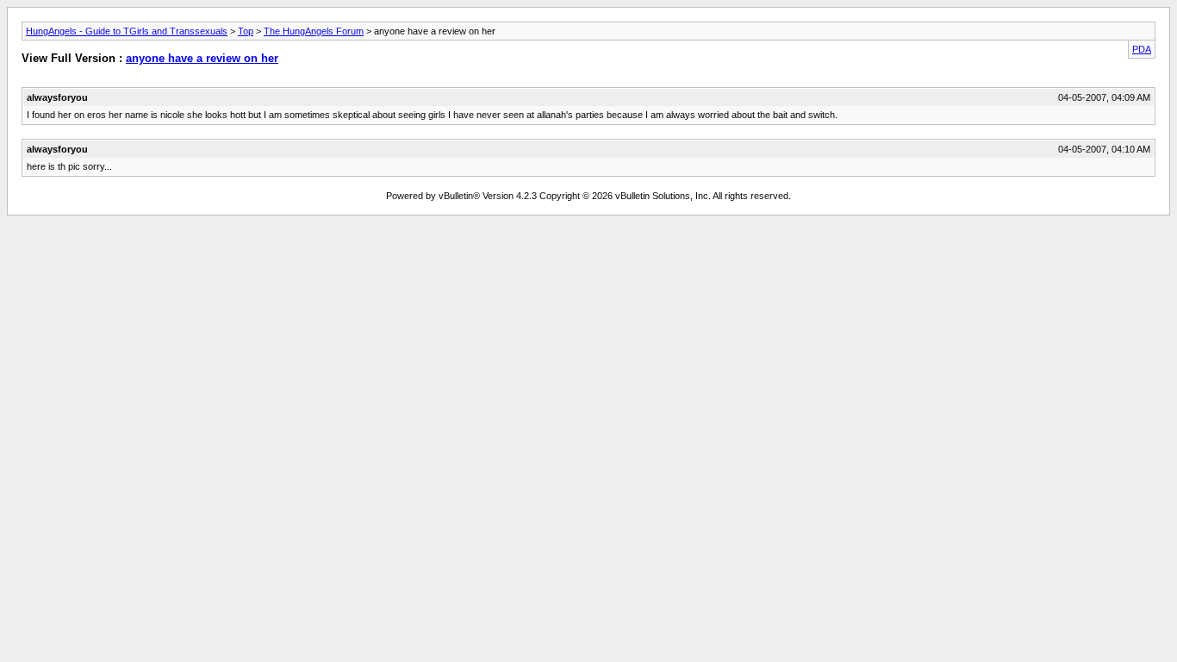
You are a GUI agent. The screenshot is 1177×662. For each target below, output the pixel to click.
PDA (1141, 49)
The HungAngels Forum (314, 31)
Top (245, 31)
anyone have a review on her (202, 58)
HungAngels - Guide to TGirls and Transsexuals (126, 31)
